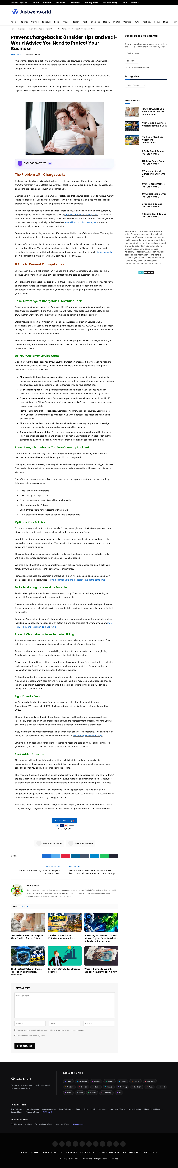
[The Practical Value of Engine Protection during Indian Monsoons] (28, 955)
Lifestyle (46, 22)
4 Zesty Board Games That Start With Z (153, 152)
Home (157, 22)
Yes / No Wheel (62, 1124)
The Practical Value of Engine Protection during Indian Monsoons (26, 972)
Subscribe (131, 61)
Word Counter (33, 1109)
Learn (123, 1081)
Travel (66, 22)
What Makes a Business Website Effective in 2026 (154, 124)
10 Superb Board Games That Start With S (154, 215)
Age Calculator (17, 1109)
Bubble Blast (16, 1124)
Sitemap (115, 1159)
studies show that (104, 252)
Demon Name (16, 1112)
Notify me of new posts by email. (31, 1035)
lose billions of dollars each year (81, 222)
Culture (35, 22)
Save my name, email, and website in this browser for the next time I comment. (51, 1030)
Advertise (61, 2)
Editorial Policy (110, 2)
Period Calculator (98, 1109)
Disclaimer (75, 2)
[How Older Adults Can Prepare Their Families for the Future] (28, 922)
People (14, 22)
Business (95, 22)
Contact (47, 2)
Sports (24, 22)
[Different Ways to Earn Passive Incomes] (64, 955)
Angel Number (134, 1109)
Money (106, 22)
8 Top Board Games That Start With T (152, 205)
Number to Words (117, 1109)
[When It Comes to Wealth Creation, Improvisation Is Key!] (101, 955)
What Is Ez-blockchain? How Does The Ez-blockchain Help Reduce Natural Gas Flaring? (92, 872)
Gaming (127, 22)
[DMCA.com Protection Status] (146, 273)
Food (56, 22)
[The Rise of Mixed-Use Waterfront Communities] (64, 922)
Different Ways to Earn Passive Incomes (64, 970)
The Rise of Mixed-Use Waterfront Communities (61, 937)
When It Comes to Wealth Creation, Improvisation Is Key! (100, 970)
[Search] (166, 2)
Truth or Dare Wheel (43, 1124)
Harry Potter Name (152, 1109)
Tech (85, 22)
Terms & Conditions (109, 1152)
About (36, 2)
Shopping (107, 1093)
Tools (124, 2)
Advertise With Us (52, 1152)
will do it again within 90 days (87, 735)
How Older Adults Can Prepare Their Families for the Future (27, 937)
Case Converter (49, 1109)
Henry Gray (16, 55)
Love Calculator (66, 1109)
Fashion (147, 22)
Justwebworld (86, 1159)
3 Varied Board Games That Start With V (153, 185)
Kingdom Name (32, 1112)
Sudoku (28, 1124)
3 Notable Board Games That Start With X (154, 162)
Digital (116, 22)
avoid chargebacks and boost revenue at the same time (77, 579)
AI (120, 1093)
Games (135, 2)
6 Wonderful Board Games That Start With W (153, 174)
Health (75, 22)
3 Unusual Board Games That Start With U (154, 195)
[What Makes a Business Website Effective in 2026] (132, 126)
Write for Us (150, 1152)
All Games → (78, 1124)
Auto (137, 22)
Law (81, 1093)
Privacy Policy (92, 2)
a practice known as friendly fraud (81, 214)
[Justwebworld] (31, 11)
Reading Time (82, 1109)
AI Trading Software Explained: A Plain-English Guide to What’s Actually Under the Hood (101, 938)
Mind (165, 22)
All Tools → (47, 1112)
